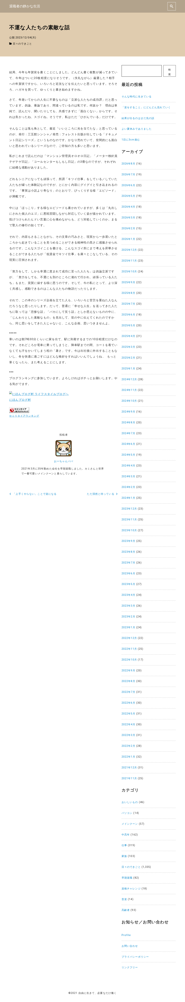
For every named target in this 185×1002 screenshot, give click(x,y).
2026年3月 (128, 217)
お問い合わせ (130, 946)
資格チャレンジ (131, 888)
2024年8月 (128, 422)
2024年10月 (129, 400)
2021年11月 (129, 778)
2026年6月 (128, 185)
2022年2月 (128, 745)
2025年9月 (128, 282)
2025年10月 (129, 271)
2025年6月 (128, 314)
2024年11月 (129, 390)
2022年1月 (128, 756)
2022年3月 (128, 735)
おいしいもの (130, 802)
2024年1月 (128, 497)
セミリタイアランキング (24, 415)
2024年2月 (128, 487)
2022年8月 (128, 681)
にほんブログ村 (20, 400)
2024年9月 (128, 411)
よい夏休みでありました (137, 128)
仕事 (124, 845)
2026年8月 (128, 163)
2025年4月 (128, 336)
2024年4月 (128, 465)
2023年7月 (128, 562)
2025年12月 (129, 249)
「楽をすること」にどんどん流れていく (146, 107)
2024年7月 (128, 433)
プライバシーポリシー (135, 956)
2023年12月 (129, 508)
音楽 (124, 899)
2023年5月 (128, 584)
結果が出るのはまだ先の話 (138, 118)
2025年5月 (128, 325)
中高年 (126, 834)
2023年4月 (128, 595)
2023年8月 (128, 551)
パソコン (127, 813)
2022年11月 (129, 648)
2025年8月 (128, 293)
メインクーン (130, 823)
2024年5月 (128, 454)
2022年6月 (128, 702)
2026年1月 (128, 239)
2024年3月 (128, 476)
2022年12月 (129, 638)
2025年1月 (128, 368)
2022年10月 (129, 659)
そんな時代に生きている (137, 96)
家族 (124, 856)
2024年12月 (129, 379)
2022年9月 (128, 670)
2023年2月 (128, 616)
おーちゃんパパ (63, 461)
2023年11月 (129, 519)
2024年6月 (128, 444)
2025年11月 (129, 260)
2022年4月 (128, 724)
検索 (169, 72)
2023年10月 (129, 530)
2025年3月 (128, 346)
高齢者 (126, 910)
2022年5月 (128, 713)
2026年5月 (128, 196)
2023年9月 (128, 541)
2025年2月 (128, 357)
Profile (126, 935)
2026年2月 (128, 228)
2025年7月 (128, 303)
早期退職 (127, 877)
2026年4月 (128, 206)
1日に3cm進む (131, 139)
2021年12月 (129, 767)
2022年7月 (128, 692)
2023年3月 (128, 605)
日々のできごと (22, 43)
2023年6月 (128, 573)
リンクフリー (130, 967)
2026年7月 (128, 174)
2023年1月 (128, 627)
